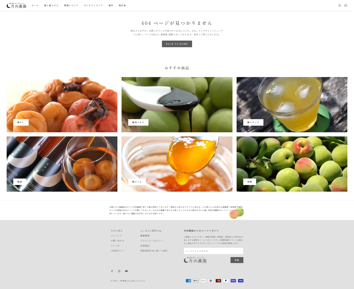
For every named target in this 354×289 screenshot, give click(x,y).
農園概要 (144, 235)
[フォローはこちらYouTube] (126, 271)
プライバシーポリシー (151, 240)
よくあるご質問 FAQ (150, 230)
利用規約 (144, 245)
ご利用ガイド (117, 250)
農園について (71, 5)
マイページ (116, 235)
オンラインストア (93, 5)
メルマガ (115, 245)
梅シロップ (253, 122)
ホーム (35, 5)
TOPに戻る (116, 230)
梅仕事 (122, 5)
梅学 (111, 5)
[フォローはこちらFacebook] (112, 271)
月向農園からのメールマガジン (201, 230)
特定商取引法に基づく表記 (153, 250)
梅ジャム (137, 181)
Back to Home (177, 43)
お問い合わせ (117, 240)
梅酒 (19, 181)
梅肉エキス (138, 122)
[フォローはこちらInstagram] (119, 271)
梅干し (21, 122)
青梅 (249, 181)
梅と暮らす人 (51, 5)
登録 (237, 259)
